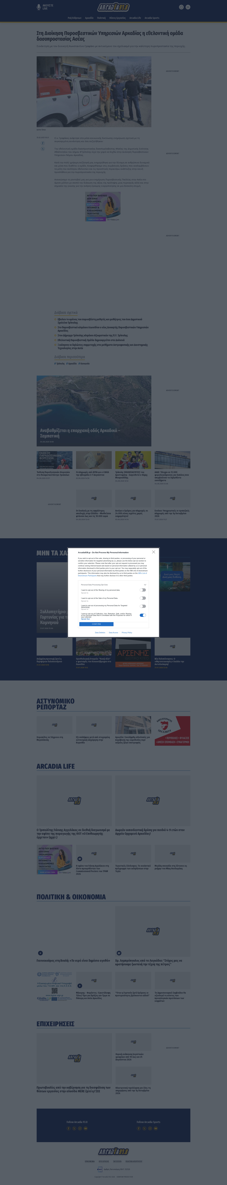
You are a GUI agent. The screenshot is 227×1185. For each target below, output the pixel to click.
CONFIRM (96, 624)
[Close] (154, 552)
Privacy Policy (127, 632)
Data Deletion (100, 632)
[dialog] (113, 592)
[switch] (143, 590)
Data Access (113, 632)
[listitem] (113, 585)
